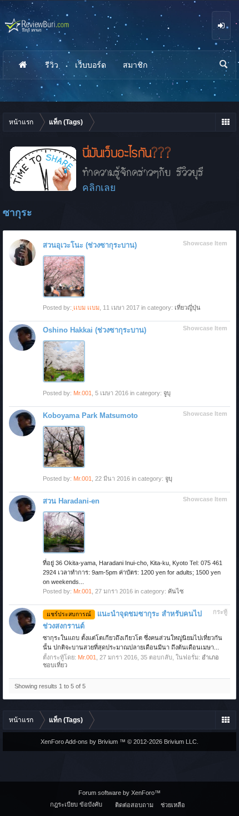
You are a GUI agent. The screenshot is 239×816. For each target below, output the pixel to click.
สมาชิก (135, 65)
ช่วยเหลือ (173, 805)
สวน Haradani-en (71, 501)
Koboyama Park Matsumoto (90, 415)
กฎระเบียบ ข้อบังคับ (76, 804)
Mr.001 (82, 393)
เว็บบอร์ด (90, 65)
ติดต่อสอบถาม (134, 805)
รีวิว (51, 65)
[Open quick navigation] (225, 122)
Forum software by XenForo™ (119, 792)
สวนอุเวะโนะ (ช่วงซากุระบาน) (90, 245)
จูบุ (167, 393)
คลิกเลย (99, 187)
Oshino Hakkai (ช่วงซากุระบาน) (94, 330)
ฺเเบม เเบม (86, 307)
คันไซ (175, 591)
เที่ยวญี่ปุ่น (188, 307)
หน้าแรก (23, 65)
